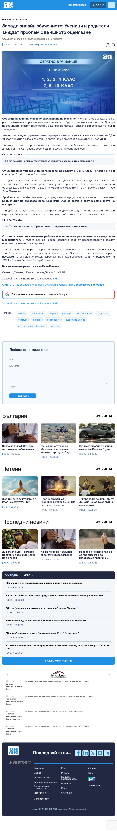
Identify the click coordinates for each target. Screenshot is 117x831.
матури (55, 326)
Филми (92, 768)
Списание (66, 793)
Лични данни (95, 785)
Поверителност (42, 777)
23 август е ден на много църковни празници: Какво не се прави (44, 583)
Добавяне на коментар (28, 350)
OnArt (91, 779)
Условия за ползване (45, 782)
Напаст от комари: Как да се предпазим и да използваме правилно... (95, 554)
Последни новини (77, 5)
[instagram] (100, 753)
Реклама (66, 783)
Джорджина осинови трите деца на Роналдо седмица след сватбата (96, 502)
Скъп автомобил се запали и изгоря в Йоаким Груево (96, 448)
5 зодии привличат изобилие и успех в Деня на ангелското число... (58, 502)
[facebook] (78, 753)
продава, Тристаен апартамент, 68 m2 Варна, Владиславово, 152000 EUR (57, 726)
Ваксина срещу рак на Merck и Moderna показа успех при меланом (46, 620)
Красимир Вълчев (76, 319)
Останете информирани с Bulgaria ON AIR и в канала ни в (53, 284)
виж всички (104, 416)
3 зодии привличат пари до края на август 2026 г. (19, 500)
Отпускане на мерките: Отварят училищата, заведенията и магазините (51, 161)
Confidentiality (41, 799)
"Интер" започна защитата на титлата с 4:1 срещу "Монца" (42, 608)
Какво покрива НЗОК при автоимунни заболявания (18, 448)
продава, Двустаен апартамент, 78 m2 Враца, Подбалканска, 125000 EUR (57, 681)
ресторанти (53, 319)
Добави (22, 396)
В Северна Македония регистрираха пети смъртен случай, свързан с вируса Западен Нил (57, 647)
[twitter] (93, 753)
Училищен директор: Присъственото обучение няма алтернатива (48, 226)
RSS (90, 773)
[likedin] (85, 753)
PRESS (65, 773)
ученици (66, 313)
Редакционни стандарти (41, 787)
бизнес (22, 313)
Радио (64, 788)
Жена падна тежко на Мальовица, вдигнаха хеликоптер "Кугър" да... (56, 449)
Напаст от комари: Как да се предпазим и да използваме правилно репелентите (54, 595)
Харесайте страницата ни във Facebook (30, 303)
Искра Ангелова (49, 44)
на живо (97, 5)
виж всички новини (58, 660)
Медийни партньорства (69, 778)
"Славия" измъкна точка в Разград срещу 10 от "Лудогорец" (42, 633)
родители (103, 313)
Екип (63, 768)
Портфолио (40, 793)
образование (84, 313)
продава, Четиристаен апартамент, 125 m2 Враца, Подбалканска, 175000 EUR (59, 696)
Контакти (39, 768)
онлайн (37, 319)
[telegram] (107, 753)
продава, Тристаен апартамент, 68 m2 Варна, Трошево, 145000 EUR (54, 711)
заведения (37, 313)
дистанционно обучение (31, 326)
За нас (37, 773)
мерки (53, 313)
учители (22, 319)
